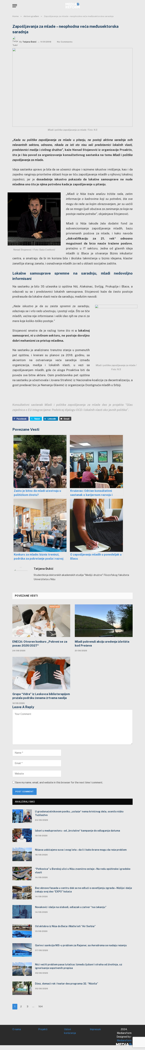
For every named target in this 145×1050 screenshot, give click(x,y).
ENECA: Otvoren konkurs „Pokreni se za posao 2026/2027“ (39, 643)
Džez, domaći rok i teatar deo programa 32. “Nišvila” (66, 983)
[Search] (131, 6)
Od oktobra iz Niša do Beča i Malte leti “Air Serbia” (65, 926)
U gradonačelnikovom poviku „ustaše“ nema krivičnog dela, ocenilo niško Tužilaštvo (79, 813)
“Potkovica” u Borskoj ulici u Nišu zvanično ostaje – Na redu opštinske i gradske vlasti (82, 870)
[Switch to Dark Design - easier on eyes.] (125, 5)
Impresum (95, 1029)
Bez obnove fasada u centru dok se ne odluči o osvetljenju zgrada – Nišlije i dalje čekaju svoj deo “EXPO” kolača (83, 890)
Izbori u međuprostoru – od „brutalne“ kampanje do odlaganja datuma (77, 830)
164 (40, 1006)
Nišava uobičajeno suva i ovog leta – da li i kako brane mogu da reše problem (81, 849)
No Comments (64, 42)
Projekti (42, 1029)
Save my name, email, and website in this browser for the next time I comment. (59, 782)
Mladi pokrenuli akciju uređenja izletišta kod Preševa (102, 643)
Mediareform (124, 1040)
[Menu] (14, 6)
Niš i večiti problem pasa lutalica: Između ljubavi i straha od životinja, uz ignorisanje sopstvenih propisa (78, 966)
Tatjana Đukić (29, 42)
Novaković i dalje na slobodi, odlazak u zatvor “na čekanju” (70, 907)
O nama (16, 1029)
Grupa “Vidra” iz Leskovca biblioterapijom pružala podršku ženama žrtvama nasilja (41, 696)
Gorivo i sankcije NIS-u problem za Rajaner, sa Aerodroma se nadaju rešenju (81, 945)
